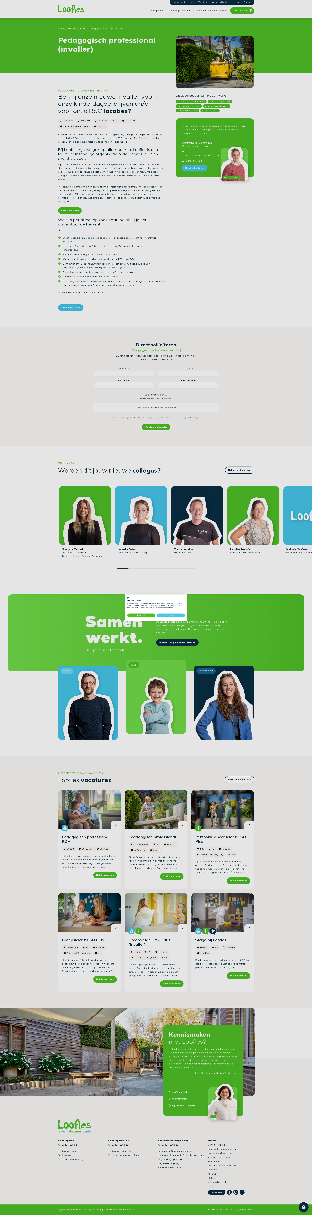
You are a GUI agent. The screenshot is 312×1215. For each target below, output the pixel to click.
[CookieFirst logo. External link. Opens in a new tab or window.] (128, 598)
